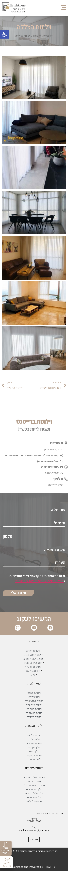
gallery (37, 36)
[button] (6, 848)
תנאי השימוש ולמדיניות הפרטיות (39, 581)
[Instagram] (18, 628)
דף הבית (48, 36)
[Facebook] (50, 628)
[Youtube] (34, 628)
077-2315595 (55, 485)
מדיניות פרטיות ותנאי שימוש (51, 813)
